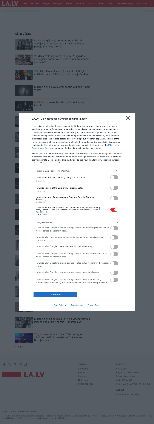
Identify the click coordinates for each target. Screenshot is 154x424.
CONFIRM (55, 294)
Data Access (77, 305)
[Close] (129, 119)
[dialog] (77, 212)
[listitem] (77, 170)
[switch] (114, 177)
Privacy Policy (94, 305)
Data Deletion (60, 305)
